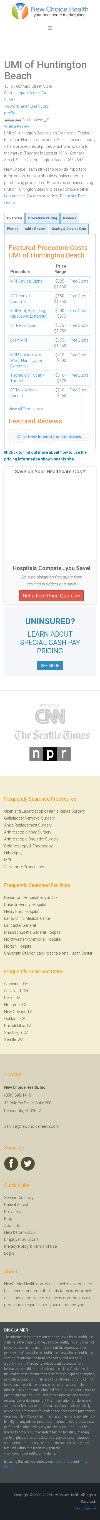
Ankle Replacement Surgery (28, 825)
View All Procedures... (27, 409)
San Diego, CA (16, 1032)
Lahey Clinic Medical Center (27, 918)
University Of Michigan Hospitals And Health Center (48, 953)
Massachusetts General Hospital (32, 932)
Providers (12, 1211)
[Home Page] (50, 11)
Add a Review (35, 229)
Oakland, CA (14, 1018)
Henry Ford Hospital (21, 911)
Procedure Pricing (42, 218)
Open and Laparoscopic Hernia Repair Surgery (44, 811)
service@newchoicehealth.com (31, 1126)
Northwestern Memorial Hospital (32, 939)
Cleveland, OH (16, 991)
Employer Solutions (21, 1239)
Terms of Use (45, 1246)
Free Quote (78, 281)
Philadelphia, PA (18, 1025)
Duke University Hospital (25, 904)
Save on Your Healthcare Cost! (50, 471)
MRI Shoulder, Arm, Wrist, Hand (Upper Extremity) (26, 360)
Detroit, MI (12, 998)
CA (43, 93)
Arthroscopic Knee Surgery (27, 832)
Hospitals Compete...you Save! (51, 568)
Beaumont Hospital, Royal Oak (31, 897)
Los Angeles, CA (18, 196)
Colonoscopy (16, 846)
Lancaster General (20, 925)
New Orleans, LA (18, 1011)
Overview (14, 218)
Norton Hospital (18, 946)
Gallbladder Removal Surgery (29, 818)
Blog (8, 1218)
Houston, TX (15, 1004)
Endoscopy (42, 846)
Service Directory (19, 1197)
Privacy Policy (16, 1246)
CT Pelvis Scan (23, 325)
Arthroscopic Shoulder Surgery (31, 839)
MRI (7, 860)
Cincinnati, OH (16, 984)
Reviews (69, 218)
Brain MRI (18, 340)
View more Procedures (24, 867)
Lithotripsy (13, 853)
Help (8, 1232)
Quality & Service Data (69, 229)
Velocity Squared (85, 1508)
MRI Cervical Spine (26, 281)
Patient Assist (16, 1204)
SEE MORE (50, 665)
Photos (13, 229)
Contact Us (26, 1232)
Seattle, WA (14, 1039)
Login (9, 1253)
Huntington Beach (24, 93)
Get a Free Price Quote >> (51, 596)
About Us (12, 1225)
